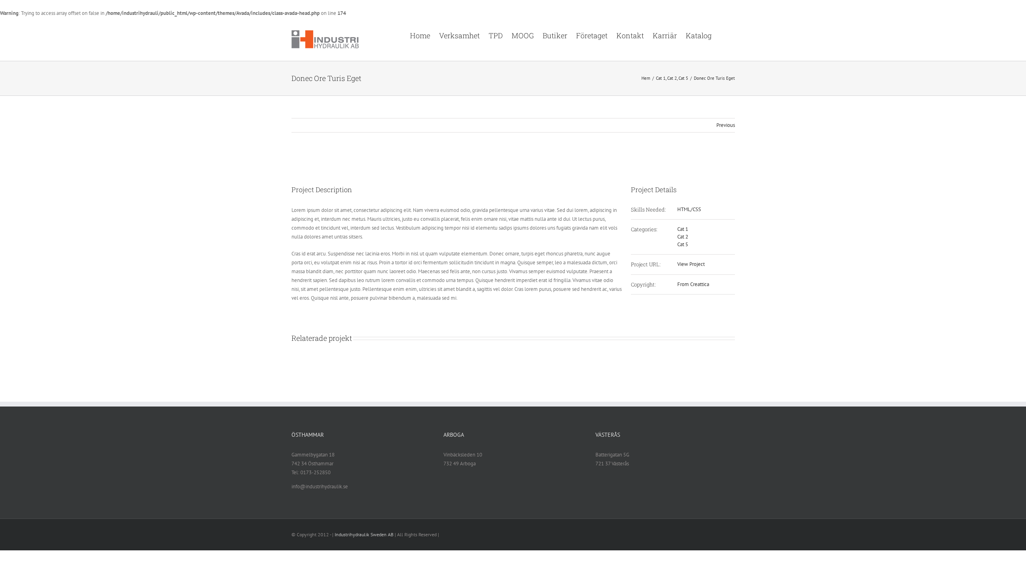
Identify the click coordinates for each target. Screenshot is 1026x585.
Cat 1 (682, 229)
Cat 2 (682, 236)
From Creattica (693, 284)
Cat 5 (682, 244)
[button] (723, 35)
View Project (691, 264)
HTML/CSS (689, 209)
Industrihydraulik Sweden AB (364, 534)
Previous (725, 125)
